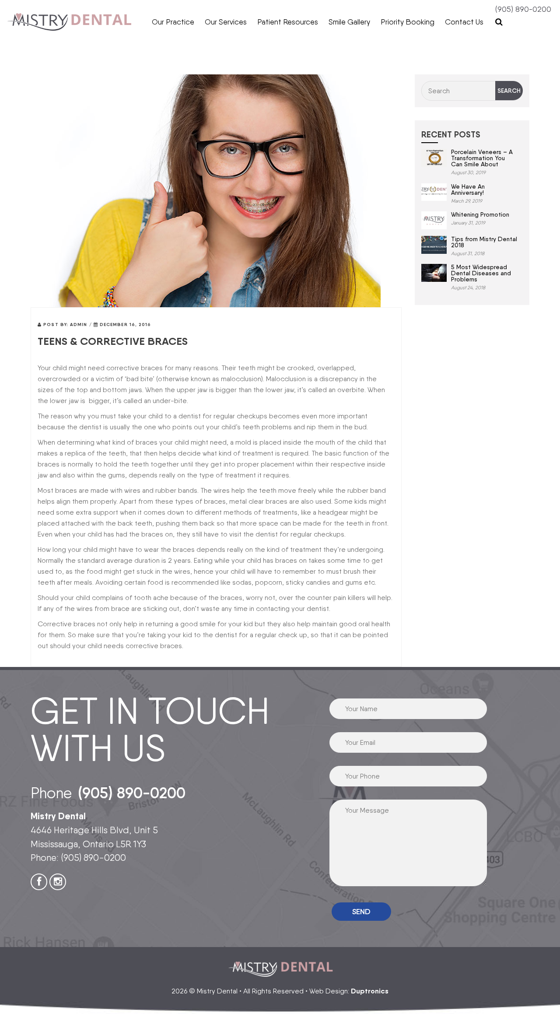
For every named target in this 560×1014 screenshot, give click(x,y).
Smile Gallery (349, 22)
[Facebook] (39, 882)
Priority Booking (407, 22)
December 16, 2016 (124, 324)
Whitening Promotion (480, 214)
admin (79, 324)
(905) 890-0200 (523, 9)
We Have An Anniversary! (468, 189)
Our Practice (173, 22)
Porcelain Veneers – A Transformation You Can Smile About (482, 158)
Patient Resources (287, 22)
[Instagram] (57, 882)
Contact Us (464, 22)
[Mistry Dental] (70, 22)
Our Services (226, 22)
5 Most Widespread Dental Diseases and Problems (481, 273)
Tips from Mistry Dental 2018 (484, 242)
